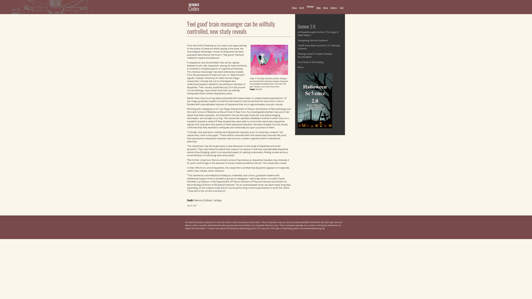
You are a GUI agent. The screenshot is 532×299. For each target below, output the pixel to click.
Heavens (310, 6)
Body (319, 8)
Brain (325, 8)
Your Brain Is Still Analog (310, 62)
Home (294, 8)
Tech (342, 8)
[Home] (195, 7)
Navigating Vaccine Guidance (313, 40)
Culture (334, 8)
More (300, 67)
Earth (302, 8)
